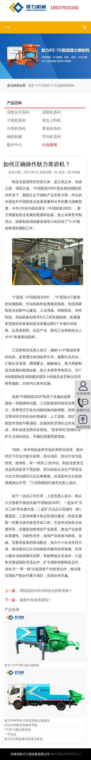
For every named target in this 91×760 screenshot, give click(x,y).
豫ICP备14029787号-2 (66, 754)
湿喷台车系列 (18, 112)
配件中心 (14, 145)
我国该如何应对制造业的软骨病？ (46, 591)
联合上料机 (51, 120)
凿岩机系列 (51, 128)
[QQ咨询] (83, 405)
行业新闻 (49, 145)
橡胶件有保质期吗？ (35, 600)
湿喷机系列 (51, 112)
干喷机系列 (16, 120)
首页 (31, 85)
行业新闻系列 (63, 85)
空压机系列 (51, 137)
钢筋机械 (14, 137)
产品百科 (44, 85)
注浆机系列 (16, 128)
